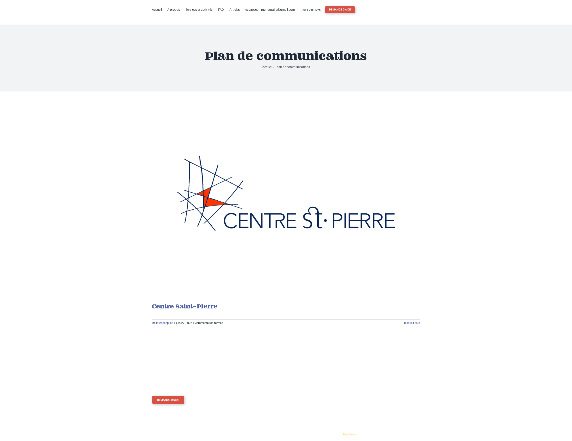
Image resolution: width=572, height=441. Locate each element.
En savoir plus (411, 323)
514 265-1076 (373, 374)
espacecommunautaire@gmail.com (386, 383)
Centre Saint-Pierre (184, 306)
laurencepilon (164, 323)
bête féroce (349, 434)
